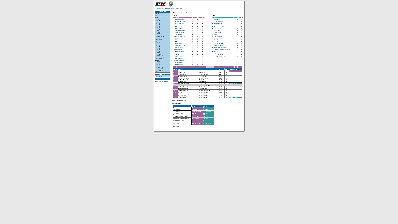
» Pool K (158, 32)
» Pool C (158, 22)
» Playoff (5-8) (159, 68)
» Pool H (158, 29)
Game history (175, 126)
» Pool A (158, 19)
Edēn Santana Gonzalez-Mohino (222, 49)
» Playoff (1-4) (159, 67)
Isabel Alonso (217, 19)
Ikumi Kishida (179, 58)
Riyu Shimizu (179, 49)
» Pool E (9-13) (159, 70)
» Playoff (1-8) (159, 35)
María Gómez (217, 32)
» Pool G (158, 27)
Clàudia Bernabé (218, 23)
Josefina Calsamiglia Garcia (221, 26)
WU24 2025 (162, 12)
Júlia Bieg (216, 25)
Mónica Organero (218, 43)
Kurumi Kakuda (180, 26)
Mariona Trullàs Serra (219, 54)
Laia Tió (216, 51)
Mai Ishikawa (179, 34)
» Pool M (158, 33)
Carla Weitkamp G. (219, 56)
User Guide (158, 81)
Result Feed (160, 76)
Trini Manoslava (218, 36)
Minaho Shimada (180, 30)
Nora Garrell (217, 30)
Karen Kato (179, 40)
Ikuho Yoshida (179, 47)
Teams (157, 15)
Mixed (156, 17)
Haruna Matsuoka (180, 60)
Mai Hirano (179, 54)
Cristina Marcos (218, 38)
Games (157, 13)
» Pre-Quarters (160, 54)
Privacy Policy (165, 81)
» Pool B (158, 20)
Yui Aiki (178, 25)
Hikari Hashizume (180, 53)
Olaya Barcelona (218, 21)
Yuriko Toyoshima (180, 21)
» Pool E (158, 25)
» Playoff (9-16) (160, 36)
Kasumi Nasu (179, 28)
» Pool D (158, 23)
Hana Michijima (180, 19)
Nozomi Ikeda (179, 38)
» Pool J (158, 30)
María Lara (217, 34)
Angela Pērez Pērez (219, 45)
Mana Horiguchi (180, 32)
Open (156, 41)
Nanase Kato (179, 41)
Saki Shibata (179, 62)
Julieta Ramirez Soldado (220, 47)
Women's (157, 60)
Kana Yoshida (179, 64)
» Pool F (158, 26)
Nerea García (217, 28)
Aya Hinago (179, 23)
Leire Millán (217, 41)
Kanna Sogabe (180, 51)
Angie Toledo (217, 53)
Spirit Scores (159, 39)
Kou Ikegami (179, 56)
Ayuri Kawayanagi (180, 36)
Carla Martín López (219, 40)
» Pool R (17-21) (160, 38)
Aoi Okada (179, 43)
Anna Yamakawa (180, 45)
